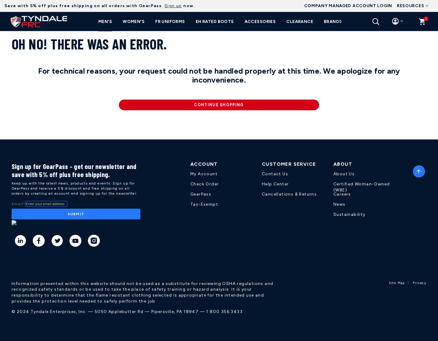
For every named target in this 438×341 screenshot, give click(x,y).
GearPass (200, 194)
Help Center (275, 184)
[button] (398, 23)
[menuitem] (105, 21)
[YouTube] (75, 242)
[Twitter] (57, 242)
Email (18, 204)
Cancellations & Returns (289, 194)
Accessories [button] (260, 21)
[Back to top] (419, 169)
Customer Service (289, 164)
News (339, 204)
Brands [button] (333, 21)
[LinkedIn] (21, 242)
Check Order (204, 184)
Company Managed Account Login (348, 5)
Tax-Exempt (204, 204)
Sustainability (349, 214)
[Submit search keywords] (375, 21)
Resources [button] (410, 5)
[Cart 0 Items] (422, 23)
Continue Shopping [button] (219, 105)
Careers (342, 194)
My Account (204, 173)
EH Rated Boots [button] (215, 21)
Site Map (397, 283)
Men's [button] (105, 21)
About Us (344, 173)
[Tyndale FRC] (39, 21)
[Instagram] (94, 242)
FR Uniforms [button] (170, 21)
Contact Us (275, 173)
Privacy (419, 283)
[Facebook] (39, 242)
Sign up (173, 5)
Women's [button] (134, 21)
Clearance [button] (299, 21)
